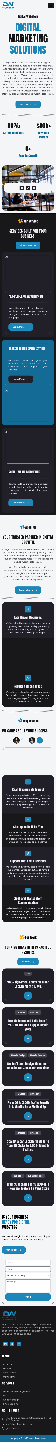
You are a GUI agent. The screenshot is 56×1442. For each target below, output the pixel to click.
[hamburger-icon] (51, 5)
